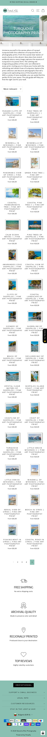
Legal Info (23, 698)
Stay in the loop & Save (23, 709)
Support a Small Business (23, 692)
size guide (29, 77)
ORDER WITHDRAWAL (23, 685)
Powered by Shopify (23, 735)
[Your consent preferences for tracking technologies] (43, 733)
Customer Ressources (23, 704)
